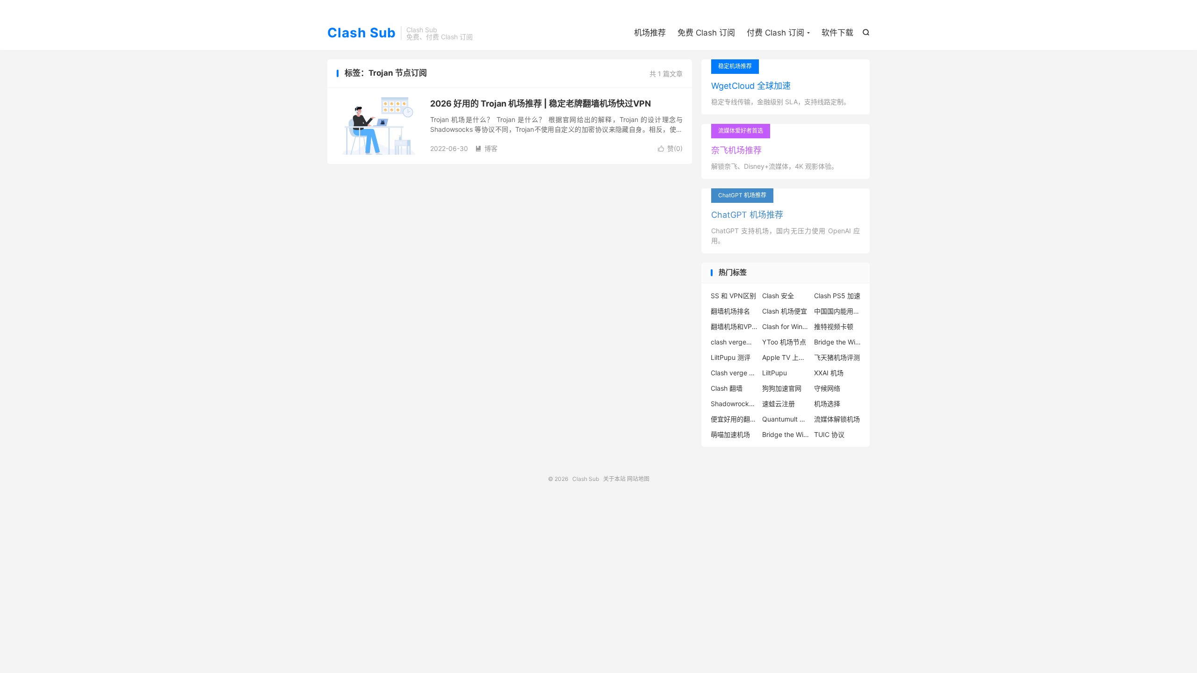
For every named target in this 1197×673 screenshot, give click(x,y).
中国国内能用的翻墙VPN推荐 (837, 311)
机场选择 (827, 404)
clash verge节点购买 (734, 342)
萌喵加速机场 (730, 434)
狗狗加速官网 (781, 388)
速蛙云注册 (778, 404)
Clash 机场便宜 (784, 311)
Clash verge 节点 (734, 373)
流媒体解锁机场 (837, 419)
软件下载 (837, 32)
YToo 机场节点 (784, 342)
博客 (486, 148)
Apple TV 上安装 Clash (785, 357)
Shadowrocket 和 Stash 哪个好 (734, 404)
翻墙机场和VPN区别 (734, 326)
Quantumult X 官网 (785, 419)
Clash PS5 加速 (837, 296)
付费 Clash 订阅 (775, 32)
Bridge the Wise (837, 342)
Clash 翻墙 (727, 388)
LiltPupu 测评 (730, 357)
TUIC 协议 (829, 434)
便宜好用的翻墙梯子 (734, 419)
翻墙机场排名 (730, 311)
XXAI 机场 (829, 373)
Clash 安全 (778, 296)
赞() (670, 148)
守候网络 (827, 388)
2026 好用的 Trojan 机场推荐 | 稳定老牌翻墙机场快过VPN (540, 103)
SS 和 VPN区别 (733, 296)
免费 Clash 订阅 (706, 32)
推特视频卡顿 (833, 326)
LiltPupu (774, 373)
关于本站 (614, 478)
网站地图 (638, 478)
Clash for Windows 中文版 (785, 326)
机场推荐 (650, 32)
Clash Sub (361, 33)
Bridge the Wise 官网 (785, 434)
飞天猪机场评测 (837, 357)
